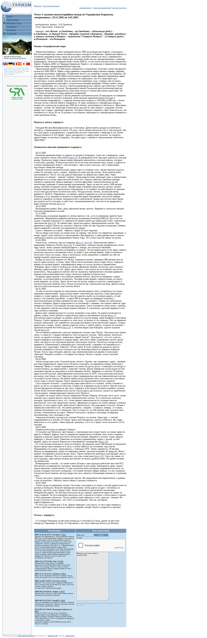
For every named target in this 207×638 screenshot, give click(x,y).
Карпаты (38, 6)
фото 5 (88, 242)
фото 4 (79, 242)
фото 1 (73, 157)
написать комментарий (102, 8)
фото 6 (67, 245)
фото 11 (99, 456)
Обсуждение (12, 20)
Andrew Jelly (53, 636)
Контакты (11, 30)
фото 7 (112, 315)
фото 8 (66, 327)
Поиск (9, 16)
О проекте (11, 33)
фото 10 (103, 441)
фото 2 (60, 204)
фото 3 (51, 223)
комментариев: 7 (85, 8)
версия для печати (119, 8)
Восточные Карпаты (51, 6)
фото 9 (44, 330)
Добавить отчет (14, 23)
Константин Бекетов (26, 636)
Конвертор (11, 26)
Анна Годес (70, 636)
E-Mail (63, 535)
